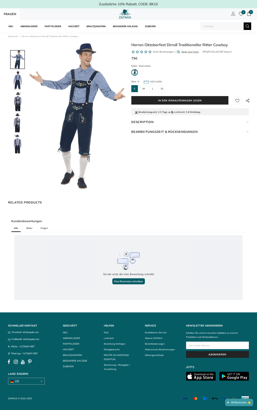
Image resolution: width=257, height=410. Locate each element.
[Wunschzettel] (237, 100)
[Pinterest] (29, 362)
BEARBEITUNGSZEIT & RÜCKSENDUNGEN (164, 132)
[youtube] (22, 362)
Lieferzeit (179, 112)
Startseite (13, 36)
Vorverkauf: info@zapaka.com (24, 332)
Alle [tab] (16, 228)
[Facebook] (8, 362)
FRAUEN (10, 14)
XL (162, 88)
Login (232, 14)
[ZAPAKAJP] (125, 14)
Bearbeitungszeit (147, 112)
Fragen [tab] (44, 228)
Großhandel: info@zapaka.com (24, 339)
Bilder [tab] (29, 228)
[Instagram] (15, 362)
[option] (77, 116)
